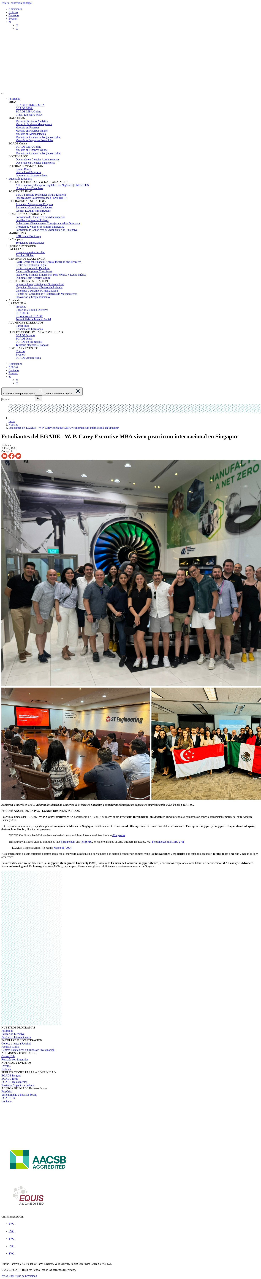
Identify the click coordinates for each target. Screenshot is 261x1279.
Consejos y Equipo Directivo (32, 309)
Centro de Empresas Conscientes (34, 271)
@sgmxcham (68, 841)
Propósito (21, 306)
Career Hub (22, 325)
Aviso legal (8, 1275)
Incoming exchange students (31, 175)
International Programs (28, 172)
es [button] (10, 21)
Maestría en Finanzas (27, 127)
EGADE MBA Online (28, 111)
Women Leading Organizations (33, 210)
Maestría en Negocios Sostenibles (34, 140)
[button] (134, 98)
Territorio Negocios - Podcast (32, 344)
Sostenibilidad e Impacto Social (33, 319)
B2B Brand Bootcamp (28, 236)
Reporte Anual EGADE (29, 316)
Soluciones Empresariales (30, 242)
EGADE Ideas (24, 338)
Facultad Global (25, 255)
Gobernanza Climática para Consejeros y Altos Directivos (48, 223)
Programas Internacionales (16, 1037)
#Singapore (118, 835)
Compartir (7, 451)
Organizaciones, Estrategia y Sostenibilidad (40, 284)
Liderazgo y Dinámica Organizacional (37, 290)
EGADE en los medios (29, 341)
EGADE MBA (24, 108)
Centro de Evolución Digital (31, 264)
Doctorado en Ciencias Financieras (35, 162)
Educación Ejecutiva (20, 178)
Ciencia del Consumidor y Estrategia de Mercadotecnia (46, 293)
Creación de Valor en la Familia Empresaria (40, 226)
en (17, 28)
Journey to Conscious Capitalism (34, 207)
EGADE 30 (22, 312)
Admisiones (15, 8)
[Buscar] (38, 398)
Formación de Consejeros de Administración (40, 217)
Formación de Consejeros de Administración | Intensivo (47, 229)
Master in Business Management (34, 124)
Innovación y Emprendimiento (33, 296)
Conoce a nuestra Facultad (30, 252)
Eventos (13, 18)
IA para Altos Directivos (29, 188)
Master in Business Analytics (32, 121)
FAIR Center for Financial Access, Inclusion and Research (48, 261)
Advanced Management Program (34, 204)
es (17, 24)
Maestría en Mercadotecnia (31, 133)
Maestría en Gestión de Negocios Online (38, 137)
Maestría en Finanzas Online (32, 130)
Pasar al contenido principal (16, 2)
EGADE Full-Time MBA (30, 105)
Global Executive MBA (29, 114)
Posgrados (14, 98)
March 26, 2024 (63, 847)
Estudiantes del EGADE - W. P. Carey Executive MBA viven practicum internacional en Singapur (64, 427)
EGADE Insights (25, 335)
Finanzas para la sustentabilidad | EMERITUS (41, 197)
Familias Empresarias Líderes (32, 220)
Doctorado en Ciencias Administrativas (37, 159)
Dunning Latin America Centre (33, 277)
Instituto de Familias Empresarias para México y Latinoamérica (51, 274)
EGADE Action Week (28, 357)
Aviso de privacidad (26, 1275)
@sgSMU (86, 841)
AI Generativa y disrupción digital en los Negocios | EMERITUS (52, 185)
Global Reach (23, 169)
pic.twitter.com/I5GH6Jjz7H (168, 841)
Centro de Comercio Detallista (33, 268)
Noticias (13, 12)
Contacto (14, 15)
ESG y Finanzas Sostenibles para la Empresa (41, 194)
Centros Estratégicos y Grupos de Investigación (28, 1049)
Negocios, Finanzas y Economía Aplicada (39, 287)
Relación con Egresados (29, 328)
